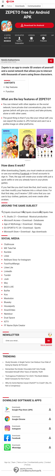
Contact (48, 462)
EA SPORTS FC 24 (12, 228)
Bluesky (7, 302)
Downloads (20, 6)
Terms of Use (22, 462)
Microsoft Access (12, 220)
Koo (6, 294)
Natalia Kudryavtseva (10, 60)
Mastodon (9, 298)
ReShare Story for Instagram (17, 260)
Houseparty (9, 306)
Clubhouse (9, 244)
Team (14, 462)
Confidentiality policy (35, 462)
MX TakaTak (10, 248)
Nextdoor (8, 314)
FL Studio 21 (10, 216)
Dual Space (9, 317)
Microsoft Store (11, 231)
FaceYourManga (11, 263)
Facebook (24, 173)
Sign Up (7, 462)
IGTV (6, 321)
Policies (27, 465)
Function (10, 91)
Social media (10, 238)
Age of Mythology (12, 224)
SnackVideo (9, 310)
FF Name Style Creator (14, 325)
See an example (46, 345)
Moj (6, 283)
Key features (11, 87)
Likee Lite (8, 267)
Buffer (7, 290)
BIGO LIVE (9, 287)
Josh (6, 279)
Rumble (7, 252)
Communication (34, 6)
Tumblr (7, 275)
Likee (6, 256)
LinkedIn (8, 271)
